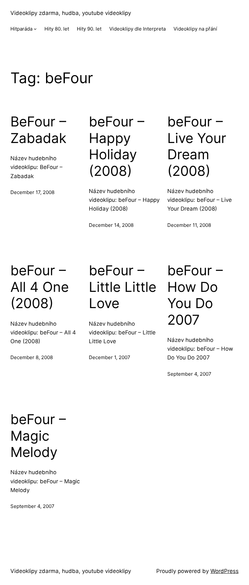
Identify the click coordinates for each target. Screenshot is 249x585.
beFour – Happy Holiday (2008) (116, 146)
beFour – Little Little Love (122, 286)
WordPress (224, 571)
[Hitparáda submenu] (35, 28)
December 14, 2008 (111, 225)
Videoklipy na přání (195, 29)
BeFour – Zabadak (38, 129)
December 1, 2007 (109, 357)
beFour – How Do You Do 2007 (195, 295)
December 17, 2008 (32, 192)
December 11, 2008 (189, 225)
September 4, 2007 (189, 374)
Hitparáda (21, 29)
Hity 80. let (56, 29)
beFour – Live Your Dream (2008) (196, 146)
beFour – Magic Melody (38, 435)
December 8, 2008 (31, 357)
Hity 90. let (89, 29)
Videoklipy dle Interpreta (137, 29)
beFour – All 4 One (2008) (39, 286)
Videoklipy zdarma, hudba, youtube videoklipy (70, 13)
